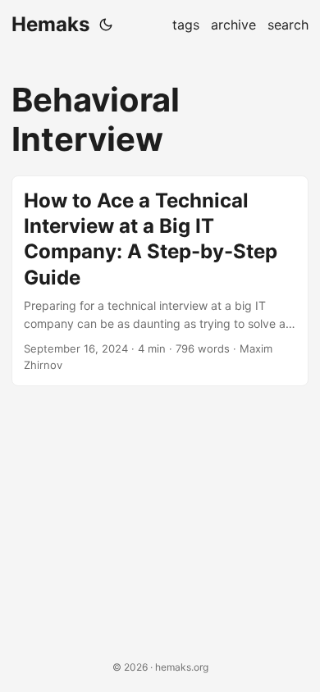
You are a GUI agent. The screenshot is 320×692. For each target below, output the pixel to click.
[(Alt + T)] (106, 24)
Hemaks (50, 24)
